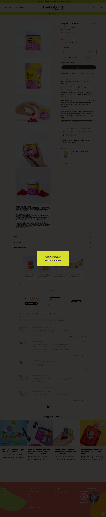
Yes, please (49, 260)
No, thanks (57, 260)
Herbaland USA (55, 257)
